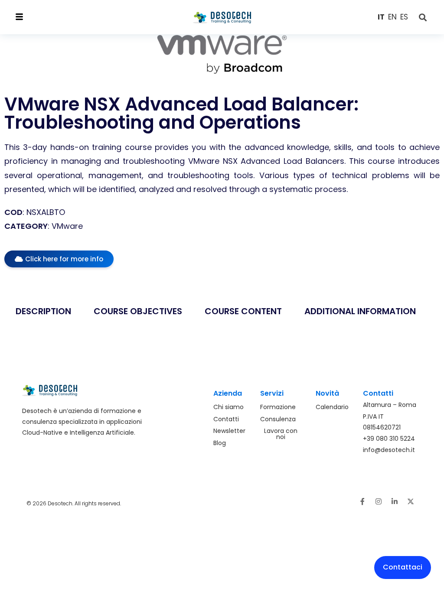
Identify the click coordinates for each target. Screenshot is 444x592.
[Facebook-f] (362, 501)
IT (381, 17)
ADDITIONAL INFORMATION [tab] (360, 311)
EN (392, 17)
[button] (62, 17)
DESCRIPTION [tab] (43, 311)
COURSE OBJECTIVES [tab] (138, 311)
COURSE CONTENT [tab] (243, 311)
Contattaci (402, 567)
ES (404, 17)
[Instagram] (378, 501)
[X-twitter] (411, 501)
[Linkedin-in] (395, 501)
